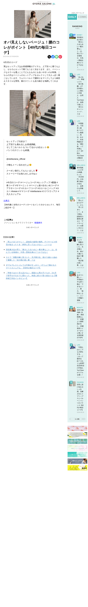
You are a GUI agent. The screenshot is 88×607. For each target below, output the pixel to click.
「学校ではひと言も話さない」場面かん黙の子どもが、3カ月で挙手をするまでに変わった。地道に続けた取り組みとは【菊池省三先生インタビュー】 (31, 275)
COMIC (82, 16)
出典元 (6, 201)
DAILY (72, 16)
